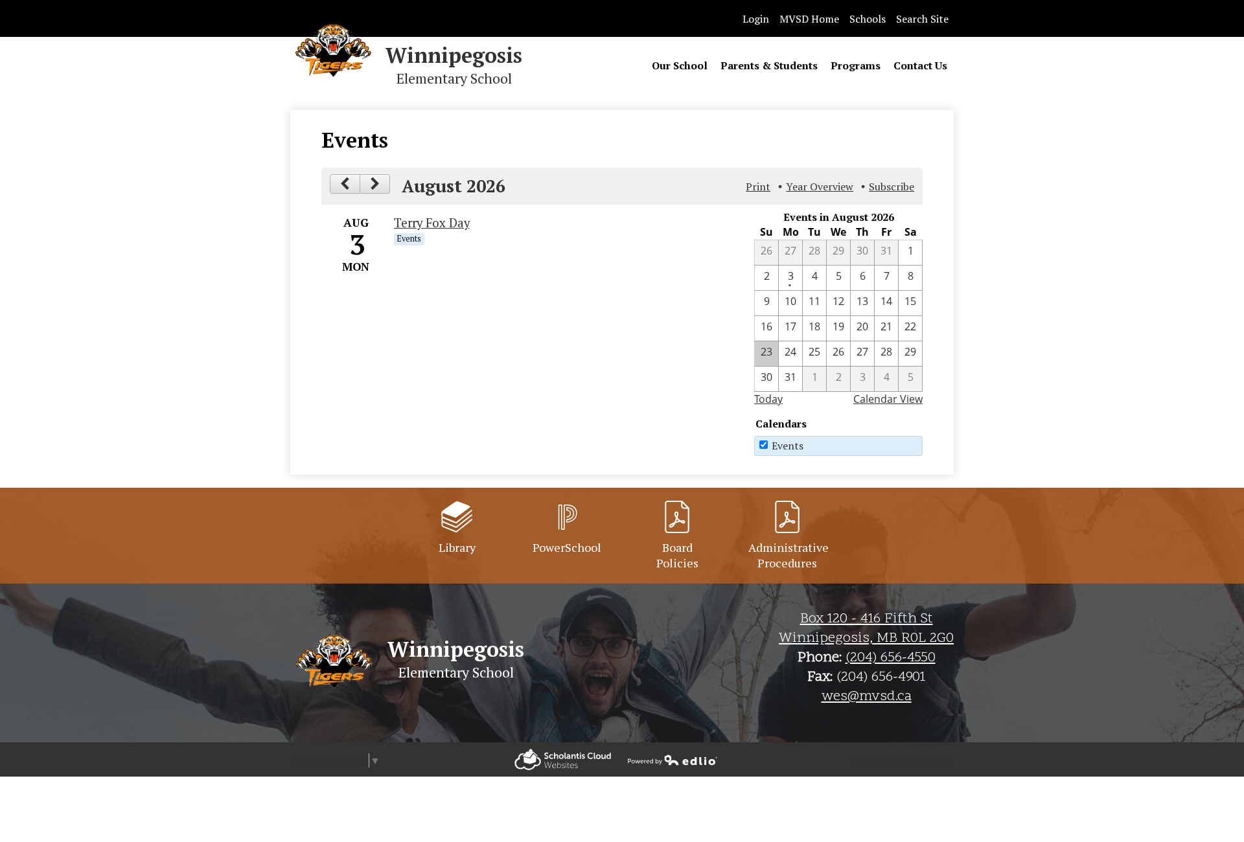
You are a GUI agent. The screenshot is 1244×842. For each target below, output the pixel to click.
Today (768, 399)
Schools (867, 19)
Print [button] (758, 186)
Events (787, 445)
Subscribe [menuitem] (891, 186)
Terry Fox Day (432, 223)
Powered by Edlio (563, 759)
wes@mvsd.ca (867, 697)
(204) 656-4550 (891, 658)
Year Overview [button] (819, 186)
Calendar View (888, 399)
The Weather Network (902, 760)
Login (756, 19)
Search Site (922, 19)
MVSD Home (809, 19)
